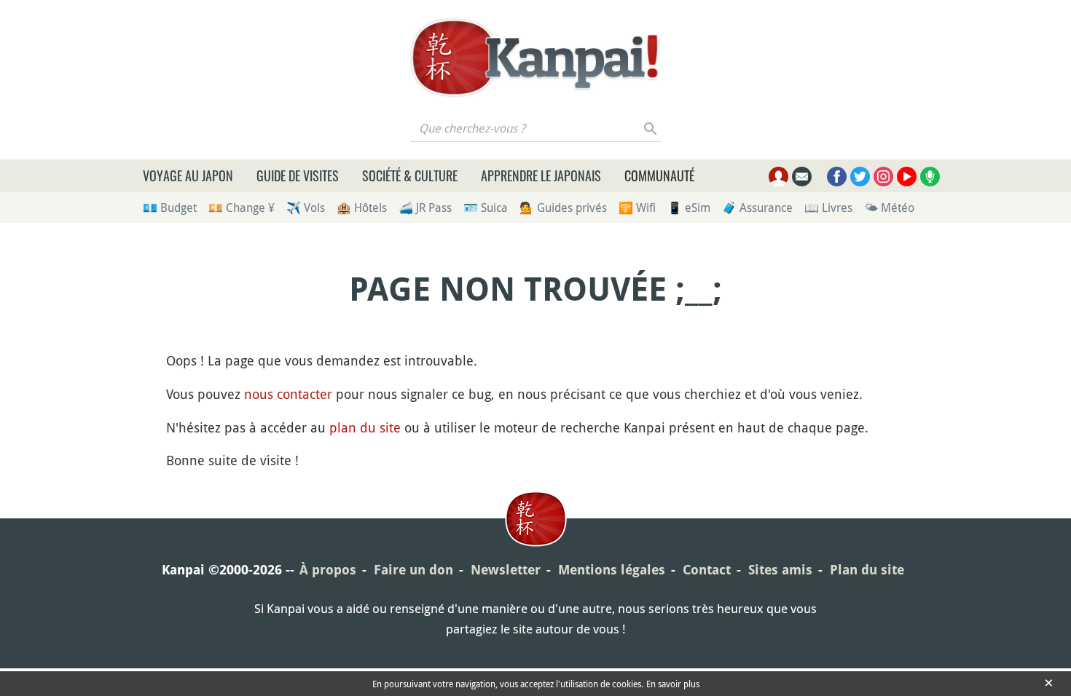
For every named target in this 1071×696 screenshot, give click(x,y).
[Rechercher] (651, 128)
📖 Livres (828, 207)
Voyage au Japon (188, 175)
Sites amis (780, 569)
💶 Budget (170, 207)
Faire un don (413, 569)
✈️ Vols (305, 207)
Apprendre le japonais (541, 175)
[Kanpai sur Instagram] (883, 176)
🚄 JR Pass (425, 207)
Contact (707, 569)
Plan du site (867, 569)
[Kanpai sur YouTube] (907, 176)
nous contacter (288, 394)
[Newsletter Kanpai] (802, 176)
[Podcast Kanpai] (930, 176)
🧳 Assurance (757, 207)
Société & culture (410, 175)
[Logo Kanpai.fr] (535, 57)
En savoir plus (672, 683)
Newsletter (506, 569)
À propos (327, 569)
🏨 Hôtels (362, 207)
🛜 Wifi (637, 207)
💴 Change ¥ (241, 207)
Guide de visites (297, 175)
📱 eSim (688, 207)
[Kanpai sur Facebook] (837, 176)
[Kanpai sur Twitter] (860, 176)
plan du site (365, 427)
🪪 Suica (485, 207)
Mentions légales (611, 569)
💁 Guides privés (563, 207)
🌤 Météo (889, 207)
